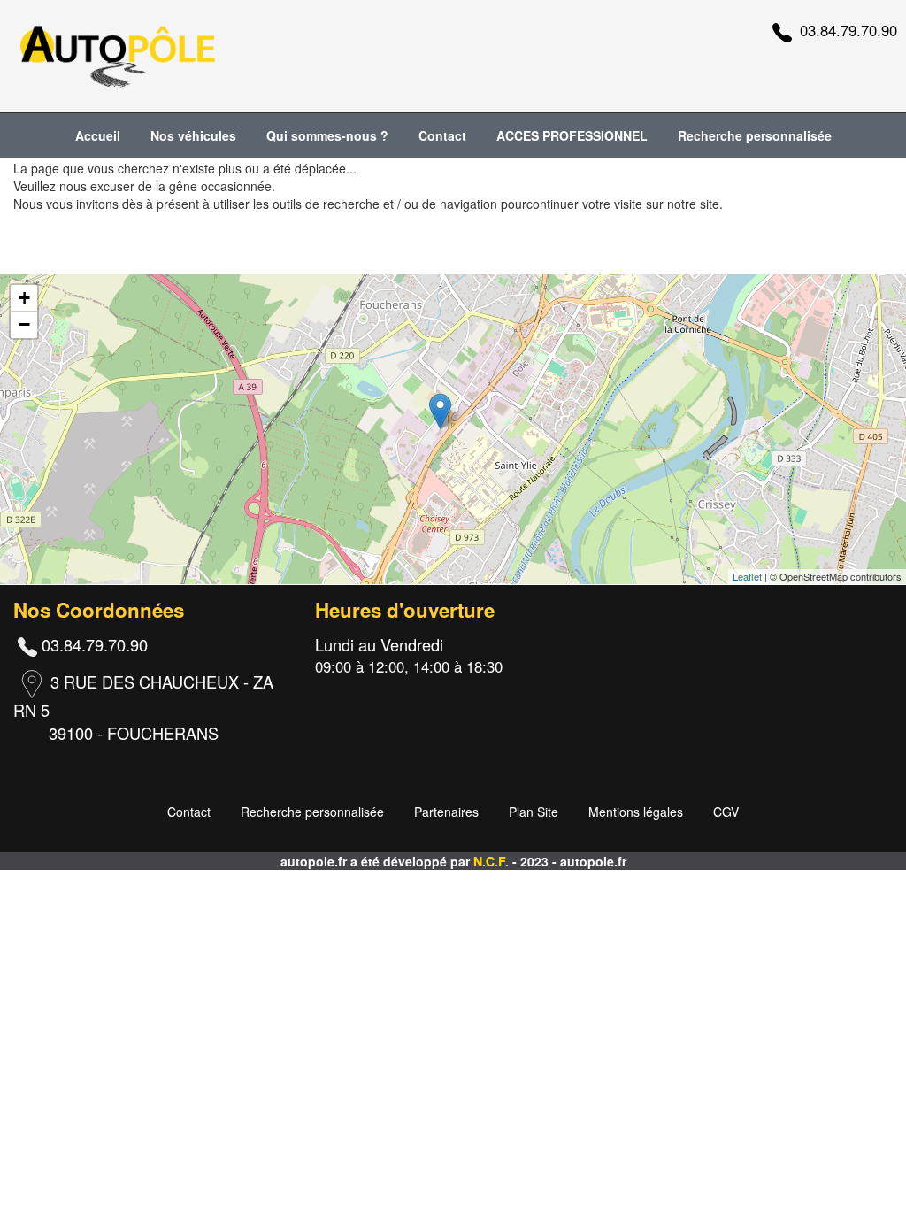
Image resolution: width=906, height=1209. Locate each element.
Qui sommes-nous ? (327, 135)
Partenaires (446, 811)
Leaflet (747, 576)
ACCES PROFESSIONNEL (572, 135)
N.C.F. (492, 861)
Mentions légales (635, 811)
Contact (442, 135)
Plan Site (533, 811)
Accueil (97, 135)
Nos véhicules (193, 135)
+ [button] (24, 298)
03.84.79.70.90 (848, 30)
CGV (726, 811)
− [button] (24, 324)
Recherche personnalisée (755, 135)
